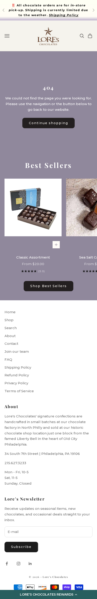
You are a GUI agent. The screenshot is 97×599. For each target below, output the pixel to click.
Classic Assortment (33, 257)
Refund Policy (17, 375)
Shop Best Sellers (48, 286)
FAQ (8, 359)
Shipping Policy (18, 367)
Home (10, 312)
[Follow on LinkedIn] (30, 563)
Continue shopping (48, 123)
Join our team (17, 351)
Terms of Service (19, 391)
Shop (9, 320)
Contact (11, 343)
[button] (48, 594)
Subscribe (21, 547)
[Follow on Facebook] (7, 563)
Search (11, 328)
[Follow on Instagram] (18, 563)
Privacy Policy (16, 383)
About (10, 336)
